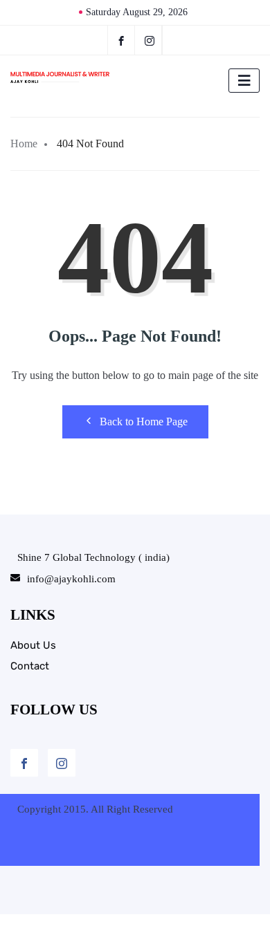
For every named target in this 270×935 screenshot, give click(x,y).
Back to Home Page (144, 421)
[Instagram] (61, 763)
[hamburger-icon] (244, 80)
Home (23, 143)
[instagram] (150, 40)
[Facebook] (121, 40)
